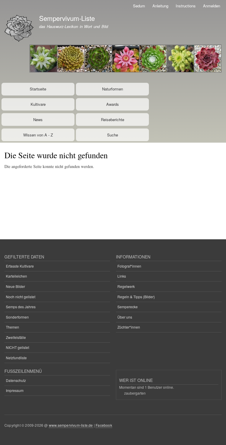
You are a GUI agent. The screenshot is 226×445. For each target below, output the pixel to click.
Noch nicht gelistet (20, 296)
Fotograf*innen (129, 265)
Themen (12, 326)
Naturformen (112, 89)
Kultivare (38, 104)
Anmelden (211, 6)
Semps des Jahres (21, 306)
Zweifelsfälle (16, 337)
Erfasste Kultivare (20, 265)
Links (121, 275)
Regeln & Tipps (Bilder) (136, 296)
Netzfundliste (16, 357)
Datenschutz (16, 380)
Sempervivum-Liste (67, 18)
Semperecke (127, 306)
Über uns (124, 316)
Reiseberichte (112, 119)
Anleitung (160, 6)
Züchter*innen (128, 326)
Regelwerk (126, 286)
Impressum (15, 390)
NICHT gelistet (17, 347)
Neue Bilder (15, 286)
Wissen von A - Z (38, 135)
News (38, 119)
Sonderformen (17, 316)
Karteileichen (16, 275)
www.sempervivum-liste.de (71, 425)
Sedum (139, 6)
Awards (112, 104)
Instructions (186, 6)
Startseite (38, 89)
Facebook (104, 425)
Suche (112, 135)
